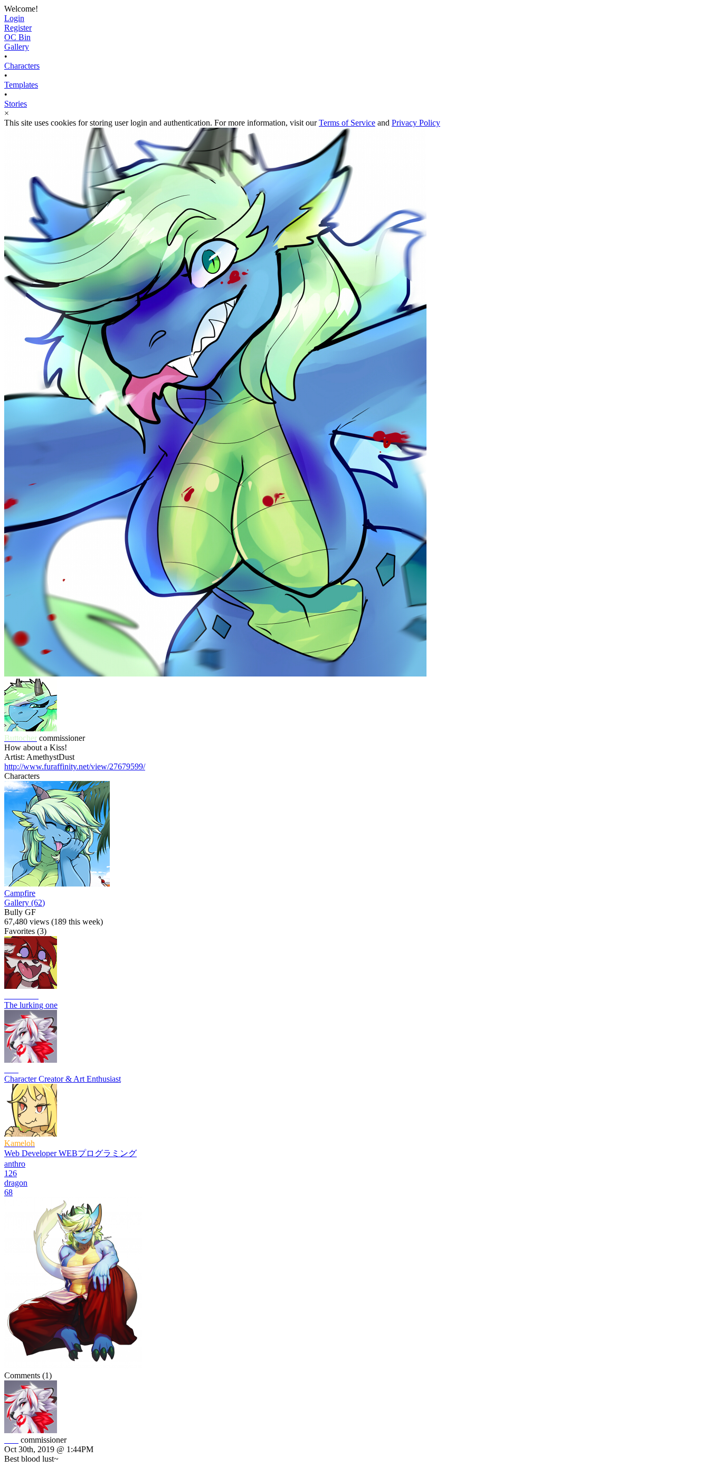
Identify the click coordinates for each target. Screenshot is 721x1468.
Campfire (19, 893)
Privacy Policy (416, 122)
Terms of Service (347, 122)
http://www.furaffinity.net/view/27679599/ (74, 766)
